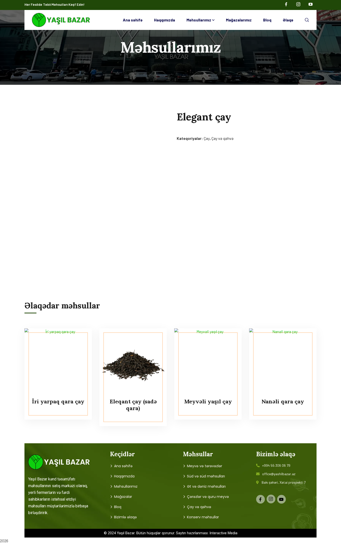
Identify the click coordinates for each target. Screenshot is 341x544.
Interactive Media (223, 533)
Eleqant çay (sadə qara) (133, 404)
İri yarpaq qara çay (58, 401)
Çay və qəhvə (222, 138)
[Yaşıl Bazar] (61, 20)
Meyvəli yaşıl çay (208, 401)
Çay (207, 138)
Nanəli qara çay (283, 401)
